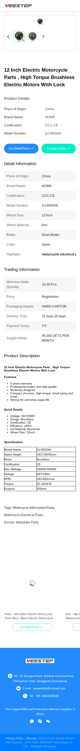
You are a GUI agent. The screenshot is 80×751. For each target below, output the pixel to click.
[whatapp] (32, 721)
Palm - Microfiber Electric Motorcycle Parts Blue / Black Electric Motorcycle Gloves (29, 616)
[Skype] (40, 721)
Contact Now (56, 148)
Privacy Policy (14, 738)
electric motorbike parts (21, 522)
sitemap (31, 738)
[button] (10, 590)
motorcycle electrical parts (23, 515)
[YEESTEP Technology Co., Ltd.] (18, 5)
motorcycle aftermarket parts (33, 507)
